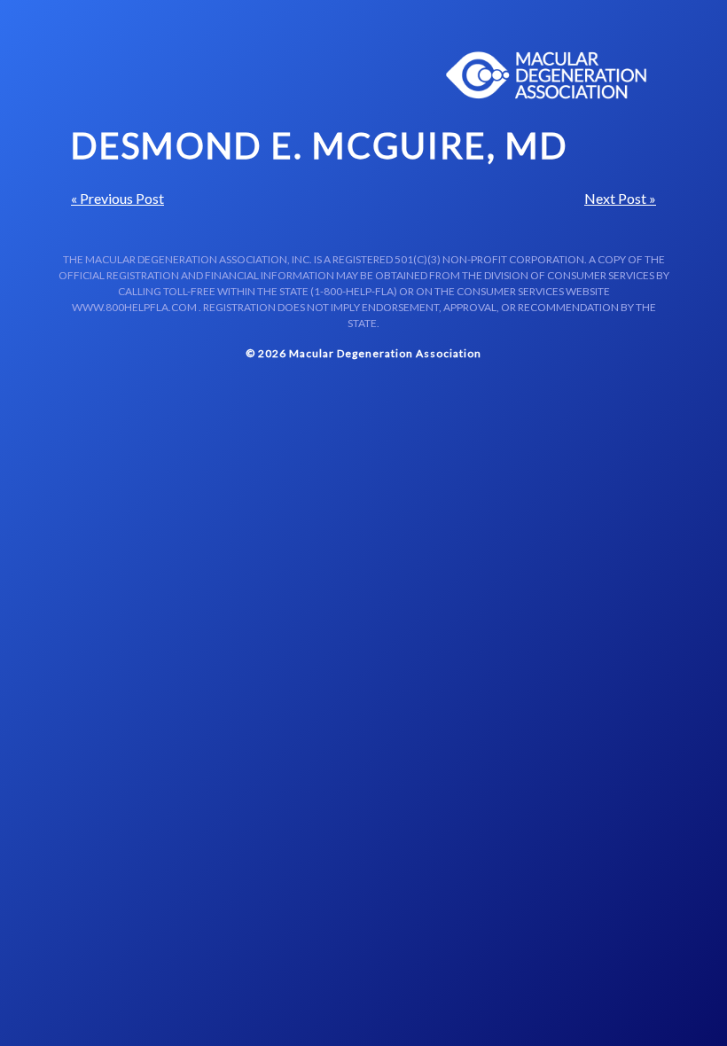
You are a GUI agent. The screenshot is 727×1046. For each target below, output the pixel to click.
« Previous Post (117, 198)
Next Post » (620, 198)
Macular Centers (547, 75)
